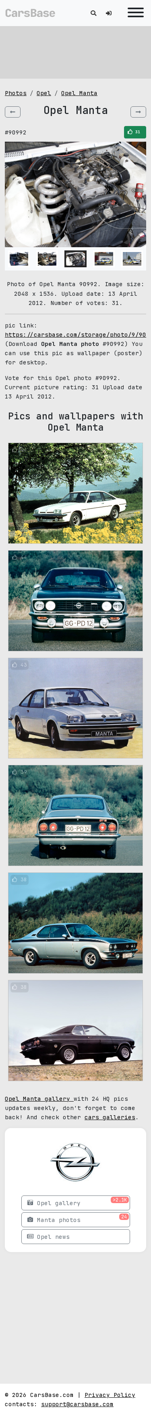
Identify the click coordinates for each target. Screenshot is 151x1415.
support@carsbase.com (77, 1404)
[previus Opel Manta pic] (13, 112)
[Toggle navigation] (133, 13)
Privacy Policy (110, 1395)
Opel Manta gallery (39, 1098)
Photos (16, 93)
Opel (44, 93)
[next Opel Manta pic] (138, 112)
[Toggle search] (93, 13)
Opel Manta (79, 93)
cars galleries (110, 1117)
